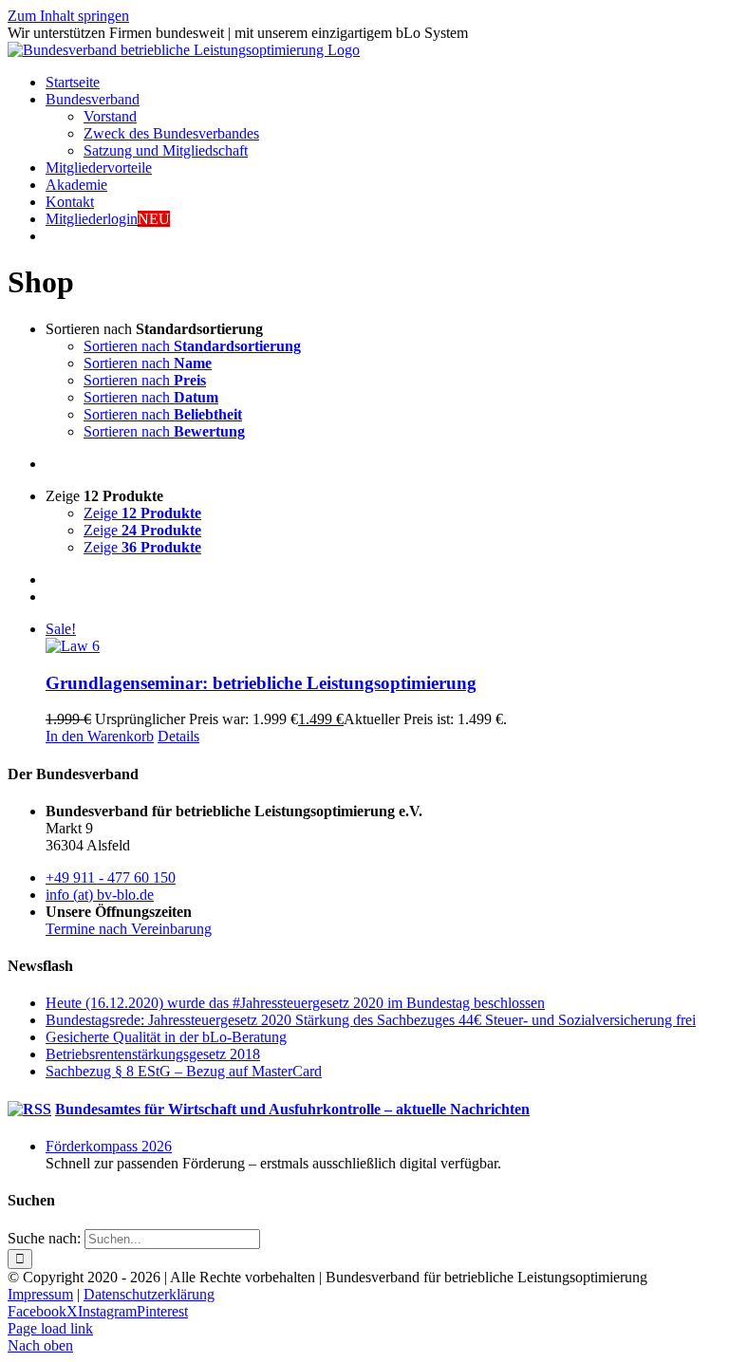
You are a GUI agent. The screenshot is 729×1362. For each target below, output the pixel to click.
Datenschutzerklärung (149, 1294)
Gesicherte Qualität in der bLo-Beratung (166, 1037)
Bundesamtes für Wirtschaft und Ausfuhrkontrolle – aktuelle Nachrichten (292, 1109)
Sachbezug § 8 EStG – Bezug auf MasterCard (184, 1071)
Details (178, 736)
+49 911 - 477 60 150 (111, 877)
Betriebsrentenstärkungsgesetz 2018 (153, 1054)
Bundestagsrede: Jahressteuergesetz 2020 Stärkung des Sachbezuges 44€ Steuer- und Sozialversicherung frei (371, 1020)
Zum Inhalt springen (68, 16)
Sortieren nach (192, 346)
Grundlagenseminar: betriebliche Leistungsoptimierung (261, 683)
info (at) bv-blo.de (100, 894)
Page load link (50, 1328)
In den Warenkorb (100, 736)
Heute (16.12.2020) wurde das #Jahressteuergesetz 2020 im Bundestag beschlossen (295, 1003)
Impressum (40, 1294)
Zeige (142, 513)
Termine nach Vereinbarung (129, 929)
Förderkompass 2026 (109, 1146)
